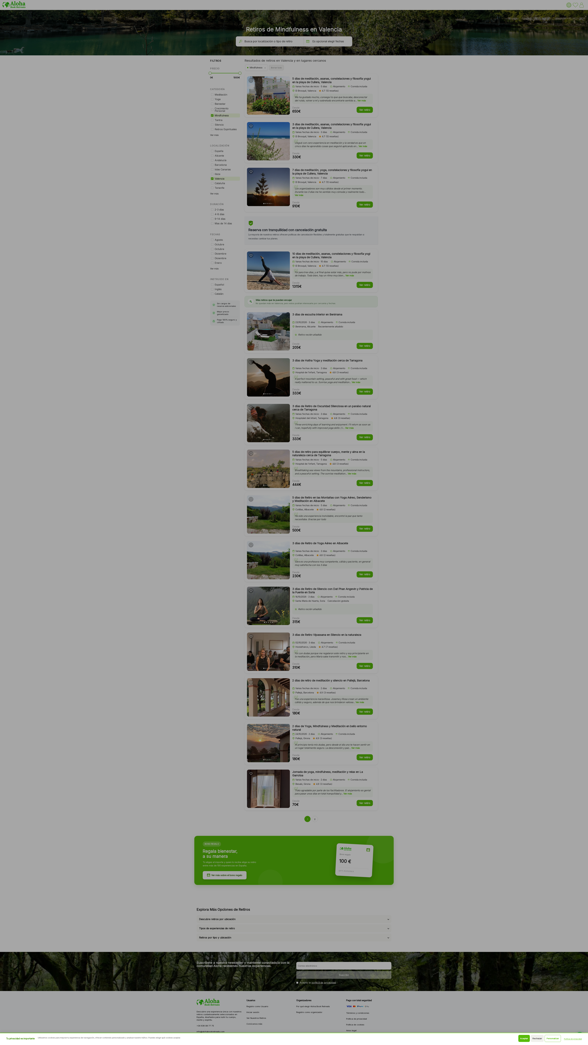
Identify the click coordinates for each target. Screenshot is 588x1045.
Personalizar (553, 1038)
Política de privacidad (573, 1039)
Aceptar (524, 1038)
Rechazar (537, 1038)
